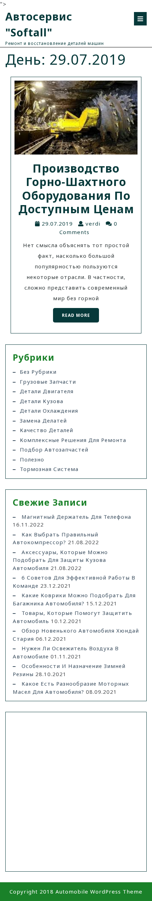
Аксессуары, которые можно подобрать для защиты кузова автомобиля (60, 559)
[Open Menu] (140, 18)
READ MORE (71, 313)
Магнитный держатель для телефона (76, 516)
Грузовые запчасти (48, 381)
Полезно (32, 459)
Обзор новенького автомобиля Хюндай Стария (76, 634)
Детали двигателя (47, 391)
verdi (93, 223)
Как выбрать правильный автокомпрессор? (55, 538)
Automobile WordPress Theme (98, 891)
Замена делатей (43, 420)
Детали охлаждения (49, 410)
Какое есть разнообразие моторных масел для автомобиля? (71, 687)
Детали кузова (41, 401)
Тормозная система (49, 468)
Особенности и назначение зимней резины (69, 670)
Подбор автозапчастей (54, 449)
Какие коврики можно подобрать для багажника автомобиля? (74, 599)
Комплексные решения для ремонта (73, 439)
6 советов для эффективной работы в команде (74, 581)
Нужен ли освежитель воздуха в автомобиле (66, 652)
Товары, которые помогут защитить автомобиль (72, 616)
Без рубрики (38, 371)
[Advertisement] (76, 792)
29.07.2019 (57, 223)
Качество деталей (46, 430)
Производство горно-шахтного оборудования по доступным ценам (76, 188)
